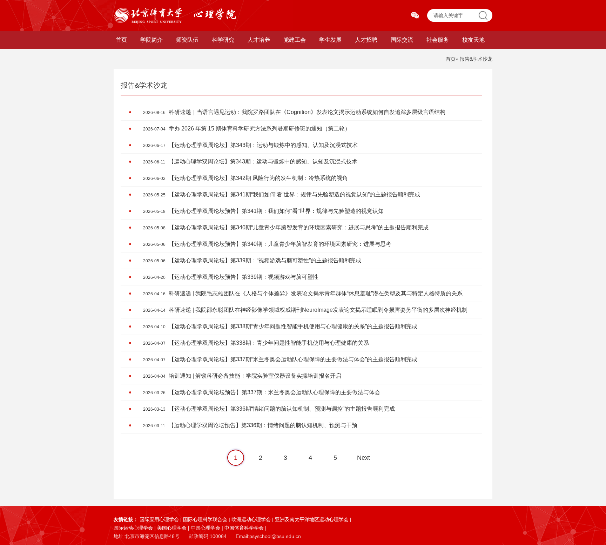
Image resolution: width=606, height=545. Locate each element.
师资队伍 (187, 40)
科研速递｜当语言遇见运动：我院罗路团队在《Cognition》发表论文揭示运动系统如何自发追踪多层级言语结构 (294, 112)
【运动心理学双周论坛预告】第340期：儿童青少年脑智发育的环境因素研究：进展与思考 (267, 244)
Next (363, 457)
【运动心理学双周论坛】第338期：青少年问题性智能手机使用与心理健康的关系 (256, 343)
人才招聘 (366, 40)
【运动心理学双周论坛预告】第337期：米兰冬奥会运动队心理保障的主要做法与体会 (261, 392)
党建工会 (294, 40)
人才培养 (259, 40)
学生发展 (330, 40)
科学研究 (223, 40)
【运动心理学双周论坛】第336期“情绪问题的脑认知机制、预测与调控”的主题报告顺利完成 (269, 409)
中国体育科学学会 (244, 528)
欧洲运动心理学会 (251, 519)
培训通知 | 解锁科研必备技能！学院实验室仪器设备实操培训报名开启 (242, 376)
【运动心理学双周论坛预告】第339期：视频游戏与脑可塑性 (230, 277)
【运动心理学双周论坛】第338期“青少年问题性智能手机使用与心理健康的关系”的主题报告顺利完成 (280, 326)
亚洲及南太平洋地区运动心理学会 (312, 519)
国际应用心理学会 (159, 519)
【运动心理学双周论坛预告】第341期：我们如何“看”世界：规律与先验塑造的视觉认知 (263, 211)
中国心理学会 (205, 528)
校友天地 (473, 40)
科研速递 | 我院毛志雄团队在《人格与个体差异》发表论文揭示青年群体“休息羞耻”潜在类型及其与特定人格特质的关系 (303, 293)
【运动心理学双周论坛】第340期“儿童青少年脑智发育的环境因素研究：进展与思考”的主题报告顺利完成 (286, 227)
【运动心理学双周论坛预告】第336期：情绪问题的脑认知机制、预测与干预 (250, 425)
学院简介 (151, 40)
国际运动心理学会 (133, 528)
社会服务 (437, 40)
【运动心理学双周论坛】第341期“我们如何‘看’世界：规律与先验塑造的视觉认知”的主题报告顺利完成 (281, 194)
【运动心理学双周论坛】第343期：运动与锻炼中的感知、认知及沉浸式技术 (250, 145)
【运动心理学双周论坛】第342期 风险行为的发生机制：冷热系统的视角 (245, 178)
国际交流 (402, 40)
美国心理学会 (172, 528)
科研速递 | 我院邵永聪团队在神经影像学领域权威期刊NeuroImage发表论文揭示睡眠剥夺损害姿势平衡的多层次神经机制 (305, 310)
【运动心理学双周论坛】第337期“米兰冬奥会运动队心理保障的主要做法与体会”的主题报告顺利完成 (280, 359)
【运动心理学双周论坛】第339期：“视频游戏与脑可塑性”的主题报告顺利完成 (252, 260)
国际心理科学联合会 (205, 519)
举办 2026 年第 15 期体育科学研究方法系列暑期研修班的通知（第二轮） (246, 129)
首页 (121, 40)
